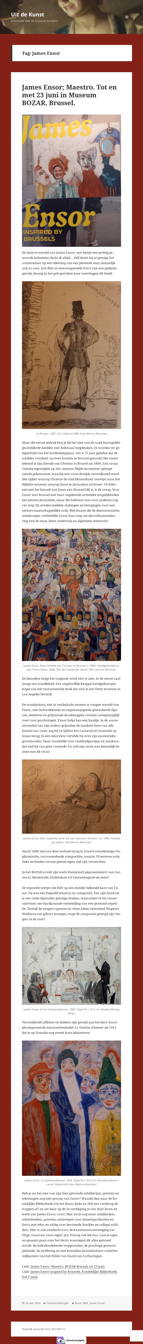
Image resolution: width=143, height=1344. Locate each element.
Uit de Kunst (27, 14)
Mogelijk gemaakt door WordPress (43, 1329)
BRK (85, 1303)
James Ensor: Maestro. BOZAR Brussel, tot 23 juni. (68, 1266)
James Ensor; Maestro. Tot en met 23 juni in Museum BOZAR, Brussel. (69, 95)
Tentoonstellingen (57, 1303)
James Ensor (97, 1303)
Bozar (78, 1303)
